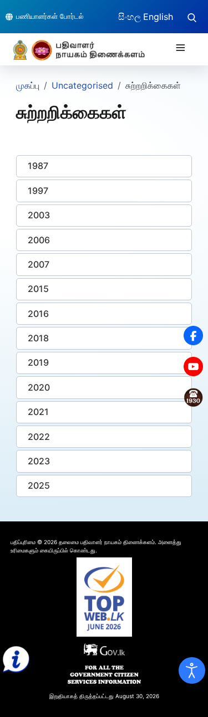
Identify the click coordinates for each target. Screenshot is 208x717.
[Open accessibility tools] (192, 670)
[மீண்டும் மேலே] (188, 696)
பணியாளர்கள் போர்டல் (50, 16)
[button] (104, 166)
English (158, 16)
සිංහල (129, 16)
